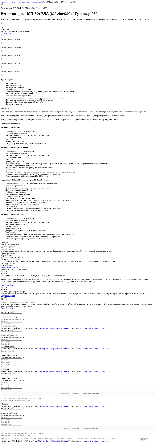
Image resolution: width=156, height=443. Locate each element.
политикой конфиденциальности (96, 328)
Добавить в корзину (8, 33)
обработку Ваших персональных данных (53, 328)
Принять (144, 439)
